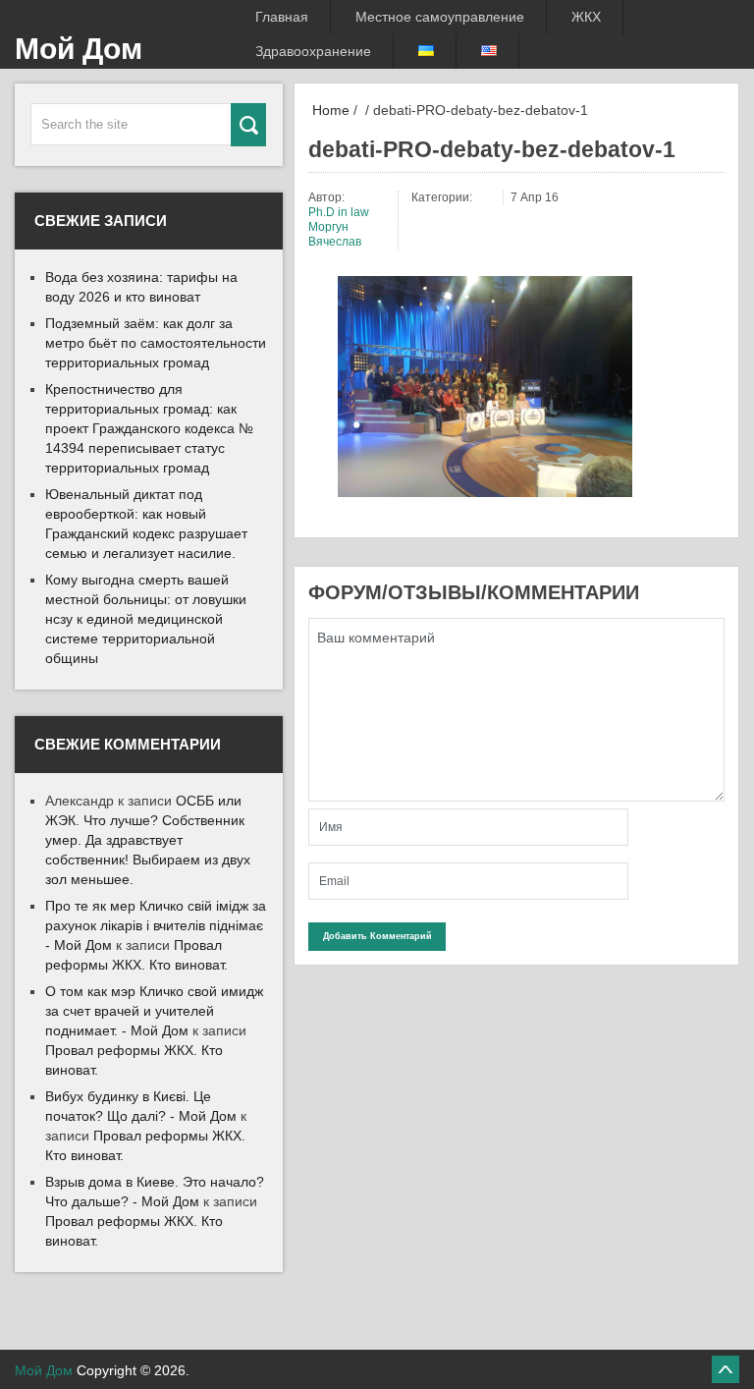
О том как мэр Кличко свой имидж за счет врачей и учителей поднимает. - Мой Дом (154, 1010)
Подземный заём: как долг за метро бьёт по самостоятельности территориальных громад (155, 342)
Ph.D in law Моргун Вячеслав (338, 227)
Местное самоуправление (439, 17)
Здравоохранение (313, 51)
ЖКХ (586, 17)
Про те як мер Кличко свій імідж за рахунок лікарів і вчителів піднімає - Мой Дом (155, 925)
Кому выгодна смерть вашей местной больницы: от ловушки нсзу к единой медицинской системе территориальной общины (145, 619)
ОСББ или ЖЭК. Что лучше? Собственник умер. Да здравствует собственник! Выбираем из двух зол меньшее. (147, 840)
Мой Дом (78, 48)
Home (329, 110)
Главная (281, 17)
